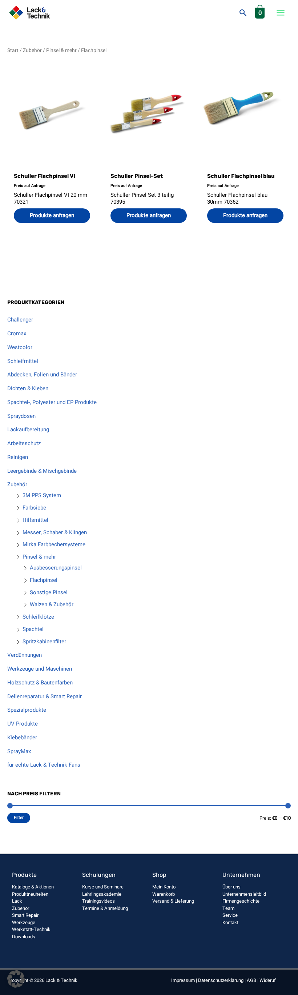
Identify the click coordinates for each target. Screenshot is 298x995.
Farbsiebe (34, 508)
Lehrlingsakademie (101, 894)
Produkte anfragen (52, 215)
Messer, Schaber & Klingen (55, 532)
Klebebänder (22, 738)
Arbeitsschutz (24, 443)
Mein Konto (164, 886)
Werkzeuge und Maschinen (39, 669)
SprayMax (19, 751)
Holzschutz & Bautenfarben (40, 683)
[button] (243, 12)
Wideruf (267, 980)
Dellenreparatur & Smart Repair (44, 696)
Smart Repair (25, 915)
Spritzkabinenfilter (44, 642)
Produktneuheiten (30, 894)
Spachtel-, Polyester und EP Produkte (52, 402)
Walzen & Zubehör (51, 604)
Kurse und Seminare (103, 886)
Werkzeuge (23, 922)
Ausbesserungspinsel (56, 568)
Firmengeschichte (240, 901)
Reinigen (17, 457)
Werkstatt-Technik (31, 929)
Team (228, 908)
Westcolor (19, 347)
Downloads (23, 936)
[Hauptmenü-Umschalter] (280, 12)
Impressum (183, 980)
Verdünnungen (24, 655)
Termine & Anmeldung (105, 908)
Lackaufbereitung (28, 429)
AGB (251, 980)
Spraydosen (21, 416)
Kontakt (230, 922)
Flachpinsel (43, 580)
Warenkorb (163, 894)
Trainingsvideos (98, 901)
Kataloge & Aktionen (33, 886)
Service (230, 915)
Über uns (231, 886)
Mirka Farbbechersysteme (54, 544)
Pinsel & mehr (39, 557)
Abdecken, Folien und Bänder (42, 375)
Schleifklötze (38, 617)
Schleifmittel (22, 361)
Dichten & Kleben (27, 388)
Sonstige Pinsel (49, 592)
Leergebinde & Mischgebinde (42, 471)
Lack (17, 901)
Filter (19, 818)
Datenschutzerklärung (220, 980)
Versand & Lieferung (173, 901)
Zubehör (17, 484)
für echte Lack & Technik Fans (43, 765)
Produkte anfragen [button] (148, 215)
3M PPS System (42, 495)
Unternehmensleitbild (244, 894)
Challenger (20, 320)
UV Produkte (22, 724)
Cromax (16, 333)
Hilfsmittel (35, 520)
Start (13, 50)
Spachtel (33, 629)
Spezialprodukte (26, 710)
